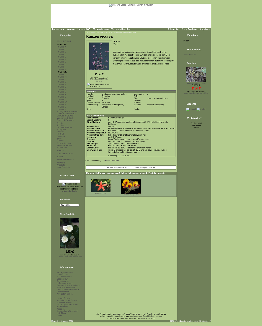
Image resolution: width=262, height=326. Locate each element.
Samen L (62, 74)
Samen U (62, 97)
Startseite (99, 32)
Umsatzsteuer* (119, 314)
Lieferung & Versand (65, 283)
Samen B (62, 49)
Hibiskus (60, 134)
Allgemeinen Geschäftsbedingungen (147, 316)
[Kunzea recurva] (99, 70)
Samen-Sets (62, 147)
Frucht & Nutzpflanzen (66, 114)
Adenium (60, 125)
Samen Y (62, 107)
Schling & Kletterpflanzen (67, 111)
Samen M (62, 77)
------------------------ (65, 296)
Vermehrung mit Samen (67, 300)
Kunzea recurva (130, 32)
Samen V (62, 99)
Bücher (60, 157)
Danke (59, 315)
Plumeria (60, 132)
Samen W (62, 102)
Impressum (58, 29)
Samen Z (62, 109)
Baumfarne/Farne (64, 127)
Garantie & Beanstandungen (69, 285)
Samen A (62, 47)
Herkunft (60, 151)
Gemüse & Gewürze (66, 116)
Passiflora (61, 136)
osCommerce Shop (147, 318)
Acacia (60, 123)
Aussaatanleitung (64, 302)
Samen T (62, 94)
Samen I (61, 67)
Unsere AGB (84, 29)
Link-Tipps (61, 313)
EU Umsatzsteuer (64, 277)
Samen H (62, 64)
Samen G (62, 62)
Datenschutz (62, 274)
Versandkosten (101, 29)
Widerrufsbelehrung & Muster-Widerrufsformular (68, 288)
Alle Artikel (173, 29)
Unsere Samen (63, 298)
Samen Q (62, 87)
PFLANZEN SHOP (65, 154)
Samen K (62, 72)
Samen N (62, 79)
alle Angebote (149, 314)
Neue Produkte (189, 29)
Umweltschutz (63, 292)
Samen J (62, 69)
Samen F (62, 59)
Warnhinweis (62, 307)
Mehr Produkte (190, 55)
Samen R (62, 89)
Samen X (62, 104)
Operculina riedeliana (69, 249)
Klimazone (61, 309)
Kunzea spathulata (144, 167)
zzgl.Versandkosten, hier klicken (70, 256)
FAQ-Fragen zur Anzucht (67, 304)
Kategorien (65, 35)
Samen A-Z (62, 44)
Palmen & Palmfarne (65, 120)
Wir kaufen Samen (65, 294)
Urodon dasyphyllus (131, 195)
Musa (59, 138)
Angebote (205, 29)
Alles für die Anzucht (65, 160)
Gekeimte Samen (64, 145)
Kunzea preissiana (118, 167)
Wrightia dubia (101, 193)
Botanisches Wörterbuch (67, 311)
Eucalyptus (61, 129)
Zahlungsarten (63, 281)
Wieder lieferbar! (64, 41)
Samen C (62, 52)
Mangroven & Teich (65, 118)
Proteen (60, 140)
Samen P (62, 84)
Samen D (62, 54)
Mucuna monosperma (196, 83)
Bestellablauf (62, 279)
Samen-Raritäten (64, 143)
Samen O (62, 82)
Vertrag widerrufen (120, 29)
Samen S (62, 92)
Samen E (62, 57)
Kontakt (71, 29)
